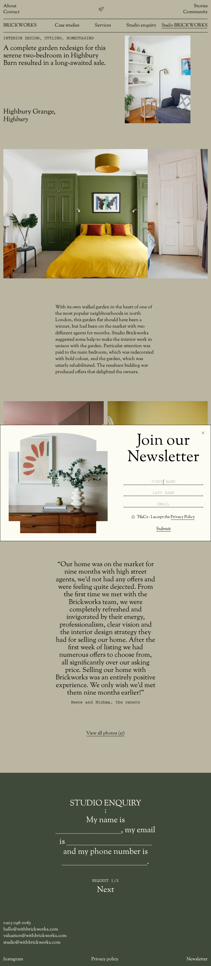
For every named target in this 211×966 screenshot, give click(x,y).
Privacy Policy (183, 517)
